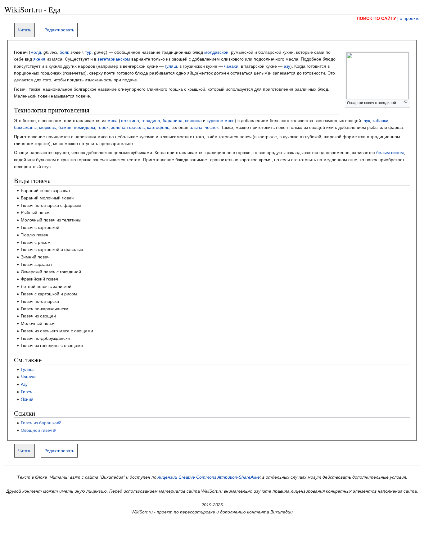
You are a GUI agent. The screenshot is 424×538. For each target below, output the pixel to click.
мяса (112, 120)
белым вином (390, 152)
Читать (24, 29)
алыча (196, 127)
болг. (64, 52)
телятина (129, 120)
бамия (64, 127)
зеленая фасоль (128, 127)
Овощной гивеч (36, 430)
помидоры (84, 127)
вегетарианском (113, 59)
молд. (36, 52)
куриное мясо (221, 120)
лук (366, 120)
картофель (158, 127)
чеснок (212, 127)
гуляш (171, 66)
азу (287, 66)
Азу (24, 384)
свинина (193, 120)
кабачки (380, 120)
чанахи (231, 66)
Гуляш (27, 369)
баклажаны (25, 127)
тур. (89, 52)
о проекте (410, 18)
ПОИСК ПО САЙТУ (376, 18)
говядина (151, 120)
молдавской (216, 52)
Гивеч (26, 391)
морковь (47, 127)
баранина (173, 120)
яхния (39, 59)
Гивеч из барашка (39, 422)
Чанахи (28, 376)
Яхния (27, 399)
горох (103, 127)
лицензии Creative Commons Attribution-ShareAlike (209, 477)
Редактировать (59, 29)
